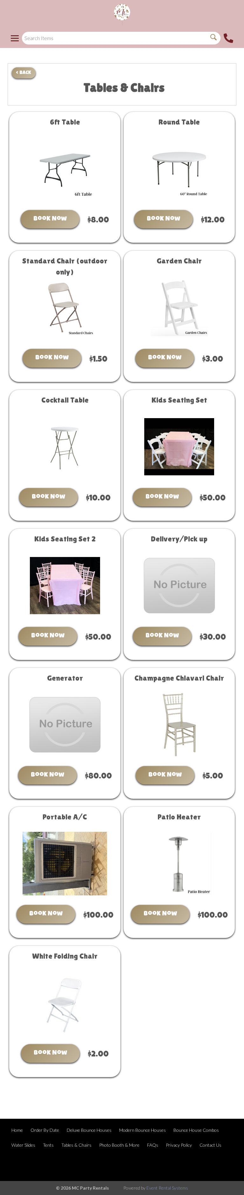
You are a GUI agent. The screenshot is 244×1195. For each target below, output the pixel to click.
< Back (23, 73)
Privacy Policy (179, 1145)
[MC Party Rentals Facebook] (210, 1165)
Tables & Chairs (76, 1145)
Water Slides (23, 1145)
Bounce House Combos (196, 1130)
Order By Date (44, 1130)
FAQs (152, 1145)
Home (17, 1130)
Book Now (50, 219)
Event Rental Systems (167, 1188)
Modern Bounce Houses (142, 1130)
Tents (48, 1145)
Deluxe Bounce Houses (89, 1130)
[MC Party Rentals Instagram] (227, 1165)
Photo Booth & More (119, 1145)
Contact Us (210, 1145)
